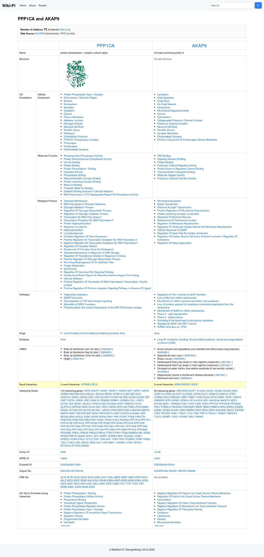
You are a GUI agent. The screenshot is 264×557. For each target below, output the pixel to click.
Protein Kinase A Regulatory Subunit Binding (180, 168)
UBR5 (92, 442)
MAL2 (128, 410)
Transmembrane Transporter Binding (176, 172)
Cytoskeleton (164, 117)
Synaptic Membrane (167, 133)
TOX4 (115, 439)
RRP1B (73, 436)
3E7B (70, 477)
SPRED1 (65, 439)
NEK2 (72, 416)
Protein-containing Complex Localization (178, 213)
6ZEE (63, 483)
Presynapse (70, 143)
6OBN (110, 480)
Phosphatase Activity (75, 175)
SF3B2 (166, 410)
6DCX (77, 480)
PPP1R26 (75, 426)
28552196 (78, 358)
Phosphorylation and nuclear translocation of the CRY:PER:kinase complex (103, 307)
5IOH (144, 477)
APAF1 (137, 390)
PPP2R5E (66, 432)
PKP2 (205, 403)
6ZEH (83, 483)
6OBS (138, 480)
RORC (147, 432)
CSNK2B (104, 400)
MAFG (120, 410)
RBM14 (215, 406)
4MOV (117, 477)
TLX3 (190, 413)
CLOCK (140, 397)
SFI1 (96, 436)
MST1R (119, 413)
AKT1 (130, 390)
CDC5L (75, 397)
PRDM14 (165, 406)
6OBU (145, 480)
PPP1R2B (97, 426)
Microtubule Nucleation (169, 200)
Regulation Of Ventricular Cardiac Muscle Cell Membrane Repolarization (194, 226)
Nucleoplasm (70, 104)
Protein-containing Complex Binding (82, 181)
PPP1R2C (108, 426)
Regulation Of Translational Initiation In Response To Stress (95, 255)
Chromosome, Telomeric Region (80, 97)
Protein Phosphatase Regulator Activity (84, 506)
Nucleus (68, 100)
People (42, 5)
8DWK (64, 486)
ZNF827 (85, 445)
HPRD (63, 33)
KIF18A (91, 410)
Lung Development (73, 233)
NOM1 (87, 416)
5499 (63, 452)
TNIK (196, 413)
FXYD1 (138, 403)
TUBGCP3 (231, 413)
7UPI (141, 483)
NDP (143, 413)
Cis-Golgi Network (166, 104)
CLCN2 (132, 397)
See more (65, 525)
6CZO (70, 480)
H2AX (85, 406)
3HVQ (91, 477)
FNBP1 (192, 397)
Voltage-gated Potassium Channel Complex (179, 120)
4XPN (138, 477)
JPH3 (138, 406)
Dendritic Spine (72, 130)
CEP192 (118, 397)
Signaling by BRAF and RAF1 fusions (176, 323)
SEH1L (89, 436)
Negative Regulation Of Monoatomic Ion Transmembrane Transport (192, 506)
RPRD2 (64, 436)
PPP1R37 (120, 426)
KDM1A (184, 400)
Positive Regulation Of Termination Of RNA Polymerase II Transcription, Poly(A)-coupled (106, 283)
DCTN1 (64, 403)
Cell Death (69, 522)
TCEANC (239, 410)
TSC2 (63, 442)
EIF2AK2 (112, 403)
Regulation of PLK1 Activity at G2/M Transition (181, 294)
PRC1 (157, 406)
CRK (86, 400)
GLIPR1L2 (66, 406)
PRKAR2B (188, 406)
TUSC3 (71, 442)
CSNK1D (213, 394)
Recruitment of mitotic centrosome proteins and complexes (188, 301)
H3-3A (91, 406)
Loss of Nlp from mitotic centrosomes (176, 297)
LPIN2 (113, 410)
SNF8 (183, 410)
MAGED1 (225, 400)
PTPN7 (116, 432)
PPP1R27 (86, 426)
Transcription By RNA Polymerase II (82, 217)
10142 (157, 452)
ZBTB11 (138, 442)
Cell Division (70, 268)
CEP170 (108, 397)
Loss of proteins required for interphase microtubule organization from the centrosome (195, 305)
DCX (71, 403)
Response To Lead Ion (75, 226)
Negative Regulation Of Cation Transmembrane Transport (187, 503)
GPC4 (213, 397)
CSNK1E (94, 400)
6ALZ (63, 480)
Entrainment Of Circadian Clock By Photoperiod (88, 249)
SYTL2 (89, 439)
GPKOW (76, 406)
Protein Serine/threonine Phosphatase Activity (88, 159)
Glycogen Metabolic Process (79, 207)
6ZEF (70, 483)
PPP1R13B (66, 423)
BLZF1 (192, 390)
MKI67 (95, 413)
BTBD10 (117, 394)
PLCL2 (115, 419)
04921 (157, 458)
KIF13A (82, 410)
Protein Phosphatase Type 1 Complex (83, 94)
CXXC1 (140, 400)
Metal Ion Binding (73, 184)
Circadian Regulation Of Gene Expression (85, 236)
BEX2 (185, 390)
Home (23, 5)
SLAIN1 (175, 410)
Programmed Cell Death (76, 519)
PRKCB (84, 432)
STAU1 (81, 439)
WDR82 (121, 442)
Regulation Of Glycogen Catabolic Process (86, 213)
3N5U (97, 477)
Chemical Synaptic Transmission (174, 207)
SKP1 (120, 436)
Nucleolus (69, 107)
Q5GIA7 (173, 470)
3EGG (76, 477)
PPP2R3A (235, 403)
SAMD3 (239, 406)
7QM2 (115, 483)
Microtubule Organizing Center (173, 110)
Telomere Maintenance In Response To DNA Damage (91, 252)
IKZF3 (168, 400)
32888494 (186, 378)
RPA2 (223, 406)
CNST (64, 400)
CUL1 (133, 400)
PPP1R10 (135, 419)
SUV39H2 (221, 410)
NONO (94, 416)
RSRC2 (230, 406)
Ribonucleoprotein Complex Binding (82, 178)
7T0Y (122, 483)
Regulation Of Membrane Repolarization (178, 223)
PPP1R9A (109, 429)
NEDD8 (64, 416)
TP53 (121, 439)
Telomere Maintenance (75, 200)
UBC (77, 442)
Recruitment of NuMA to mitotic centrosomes (180, 310)
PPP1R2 (65, 426)
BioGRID (40, 33)
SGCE (194, 384)
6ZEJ (95, 483)
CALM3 (226, 390)
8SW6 (85, 486)
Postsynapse (70, 146)
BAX (77, 394)
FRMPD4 (129, 403)
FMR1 (184, 397)
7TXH (135, 483)
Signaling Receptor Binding (171, 159)
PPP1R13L (79, 423)
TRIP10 (203, 413)
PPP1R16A (116, 423)
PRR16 (101, 432)
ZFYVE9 (75, 445)
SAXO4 (81, 436)
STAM (74, 439)
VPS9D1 (183, 416)
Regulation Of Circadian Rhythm (80, 246)
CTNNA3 (158, 397)
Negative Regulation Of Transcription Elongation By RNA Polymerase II (101, 243)
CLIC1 (205, 394)
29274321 (226, 362)
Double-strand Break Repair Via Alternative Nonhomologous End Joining (101, 275)
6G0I (89, 480)
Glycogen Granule (73, 123)
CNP (147, 397)
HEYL (105, 406)
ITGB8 (131, 406)
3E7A (63, 477)
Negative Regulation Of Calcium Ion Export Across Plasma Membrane (193, 493)
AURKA (65, 394)
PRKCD (93, 432)
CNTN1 (71, 400)
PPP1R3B (131, 426)
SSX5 (212, 410)
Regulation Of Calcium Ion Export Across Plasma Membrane (189, 496)
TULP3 (157, 416)
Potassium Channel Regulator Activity (177, 165)
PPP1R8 (99, 429)
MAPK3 (65, 413)
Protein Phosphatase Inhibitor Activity (83, 496)
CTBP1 (232, 394)
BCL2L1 (91, 394)
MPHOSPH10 (107, 413)
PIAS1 (100, 419)
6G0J (96, 480)
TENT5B (165, 413)
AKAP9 (199, 45)
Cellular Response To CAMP (172, 230)
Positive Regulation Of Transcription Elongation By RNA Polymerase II (100, 239)
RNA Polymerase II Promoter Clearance (84, 204)
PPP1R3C (142, 426)
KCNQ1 (64, 410)
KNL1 (98, 410)
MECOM (81, 413)
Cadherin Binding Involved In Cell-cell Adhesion (88, 191)
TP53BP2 (130, 439)
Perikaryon (69, 133)
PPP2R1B (224, 403)
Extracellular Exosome (75, 136)
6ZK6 (102, 483)
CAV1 (138, 394)
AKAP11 (113, 390)
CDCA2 (83, 397)
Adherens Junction (73, 120)
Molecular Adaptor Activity (171, 175)
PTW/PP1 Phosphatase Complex (81, 139)
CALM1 (210, 390)
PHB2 (87, 419)
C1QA (126, 394)
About (32, 5)
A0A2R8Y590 (161, 470)
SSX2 (198, 410)
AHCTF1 (95, 390)
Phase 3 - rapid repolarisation (172, 314)
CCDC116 (159, 394)
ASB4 (178, 384)
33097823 (189, 355)
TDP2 (157, 413)
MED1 (234, 400)
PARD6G (175, 403)
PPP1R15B (104, 423)
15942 (64, 458)
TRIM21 (147, 439)
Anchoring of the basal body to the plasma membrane (185, 320)
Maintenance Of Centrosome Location (177, 220)
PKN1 (198, 403)
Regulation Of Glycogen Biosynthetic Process (88, 210)
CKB (125, 397)
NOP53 (102, 416)
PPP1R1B (139, 423)
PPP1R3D (66, 429)
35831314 (64, 29)
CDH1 (91, 397)
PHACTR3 (66, 419)
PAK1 (110, 416)
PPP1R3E (77, 429)
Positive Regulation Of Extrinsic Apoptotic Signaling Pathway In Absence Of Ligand (107, 288)
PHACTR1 (140, 416)
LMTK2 (106, 410)
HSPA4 (112, 406)
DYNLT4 (96, 403)
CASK (234, 390)
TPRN (139, 439)
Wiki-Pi (8, 5)
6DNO (83, 480)
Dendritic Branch (166, 130)
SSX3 (205, 410)
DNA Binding (164, 155)
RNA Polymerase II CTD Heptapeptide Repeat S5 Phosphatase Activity (101, 194)
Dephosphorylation (73, 230)
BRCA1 (109, 394)
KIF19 (192, 400)
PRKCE (198, 406)
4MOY (124, 477)
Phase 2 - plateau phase (170, 317)
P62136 (79, 470)
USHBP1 (166, 416)
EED (103, 403)
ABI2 (179, 390)
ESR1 (120, 403)
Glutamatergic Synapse (76, 149)
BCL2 (83, 394)
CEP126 (99, 397)
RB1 (140, 432)
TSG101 (212, 413)
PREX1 (76, 432)
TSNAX (221, 413)
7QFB (108, 483)
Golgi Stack (163, 100)
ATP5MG (86, 384)
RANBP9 (133, 432)
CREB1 (80, 400)
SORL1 (138, 436)
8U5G (92, 486)
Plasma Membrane (73, 117)
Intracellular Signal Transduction (80, 503)
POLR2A (124, 419)
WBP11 (112, 442)
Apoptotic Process (73, 515)
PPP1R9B (121, 429)
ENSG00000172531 (71, 464)
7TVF (128, 483)
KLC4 (199, 400)
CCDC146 (170, 394)
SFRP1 (103, 436)
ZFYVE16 (66, 445)
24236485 (162, 352)
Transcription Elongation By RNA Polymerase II (88, 220)
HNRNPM (159, 400)
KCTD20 (73, 410)
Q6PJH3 (182, 470)
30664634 (106, 349)
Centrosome (163, 107)
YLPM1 (129, 442)
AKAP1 (104, 390)
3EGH (84, 477)
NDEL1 (166, 403)
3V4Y (104, 477)
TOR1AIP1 (105, 439)
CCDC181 (66, 397)
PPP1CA (106, 45)
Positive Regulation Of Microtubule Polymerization (183, 210)
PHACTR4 (77, 419)
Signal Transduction (167, 204)
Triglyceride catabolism (76, 294)
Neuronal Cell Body (74, 126)
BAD (71, 394)
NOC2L (79, 416)
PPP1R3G (88, 429)
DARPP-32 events (73, 297)
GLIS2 (206, 397)
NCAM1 (136, 413)
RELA (94, 384)
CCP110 (180, 394)
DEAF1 (78, 403)
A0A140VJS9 (68, 470)
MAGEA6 (214, 400)
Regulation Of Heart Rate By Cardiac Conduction (182, 233)
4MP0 (131, 477)
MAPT (72, 413)
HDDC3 (237, 397)
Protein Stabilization (74, 265)
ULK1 (99, 442)
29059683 (179, 358)
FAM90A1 (175, 397)
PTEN (109, 432)
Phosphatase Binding (75, 499)
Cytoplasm (69, 110)
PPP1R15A (91, 423)
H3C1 (98, 406)
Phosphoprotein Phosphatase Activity (83, 155)
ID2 (125, 406)
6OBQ (124, 480)
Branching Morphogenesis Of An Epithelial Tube (89, 262)
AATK (87, 390)
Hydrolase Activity (73, 172)
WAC (191, 416)
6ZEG (77, 483)
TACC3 (230, 410)
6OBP (117, 480)
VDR (105, 442)
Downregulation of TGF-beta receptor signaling (88, 301)
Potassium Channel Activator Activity (176, 178)
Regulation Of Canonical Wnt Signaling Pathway (89, 272)
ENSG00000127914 (164, 464)
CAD (132, 394)
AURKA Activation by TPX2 (171, 326)
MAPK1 (146, 410)
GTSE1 (229, 397)
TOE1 (96, 439)
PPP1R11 (146, 419)
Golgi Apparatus (165, 97)
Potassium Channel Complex (172, 123)
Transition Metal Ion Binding (78, 188)
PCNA (131, 416)
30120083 (162, 371)
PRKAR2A (176, 406)
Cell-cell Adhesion (73, 278)
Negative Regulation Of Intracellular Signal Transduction (93, 512)
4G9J (110, 477)
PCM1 (184, 403)
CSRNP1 (114, 400)
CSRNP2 (124, 400)
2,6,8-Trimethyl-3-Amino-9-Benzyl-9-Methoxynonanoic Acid (94, 333)
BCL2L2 (100, 394)
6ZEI (89, 483)
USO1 (175, 416)
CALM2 (218, 390)
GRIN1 (220, 397)
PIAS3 (108, 419)
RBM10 (207, 406)
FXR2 (199, 397)
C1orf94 (201, 390)
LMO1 (206, 400)
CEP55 (197, 394)
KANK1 (145, 406)
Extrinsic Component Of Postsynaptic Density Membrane (187, 139)
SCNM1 (158, 410)
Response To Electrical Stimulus (174, 217)
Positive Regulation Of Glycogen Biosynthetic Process (92, 259)
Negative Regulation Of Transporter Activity (179, 509)
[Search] (258, 5)
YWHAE (199, 416)
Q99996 (191, 470)
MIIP (88, 413)
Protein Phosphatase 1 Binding (80, 168)
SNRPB (190, 410)
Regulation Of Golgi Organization (174, 243)
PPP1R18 (128, 423)
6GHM (102, 480)
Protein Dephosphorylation (77, 223)
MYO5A (158, 403)
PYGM (124, 432)
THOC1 (182, 413)
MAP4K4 (136, 410)
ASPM (145, 390)
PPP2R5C (142, 429)
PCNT (191, 403)
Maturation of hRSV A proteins (79, 304)
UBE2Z (85, 442)
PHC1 (93, 419)
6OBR (131, 480)
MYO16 (127, 413)
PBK (116, 416)
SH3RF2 (112, 436)
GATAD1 (186, 384)
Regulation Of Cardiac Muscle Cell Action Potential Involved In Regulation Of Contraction (197, 238)
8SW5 (78, 486)
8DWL (71, 486)
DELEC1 (87, 403)
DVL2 (167, 397)
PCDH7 (123, 416)
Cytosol (68, 113)
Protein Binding (72, 165)
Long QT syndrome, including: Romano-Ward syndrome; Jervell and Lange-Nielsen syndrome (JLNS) (200, 341)
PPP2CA (131, 429)
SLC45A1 (129, 436)
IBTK (119, 406)
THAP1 (174, 413)
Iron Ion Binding (72, 162)
